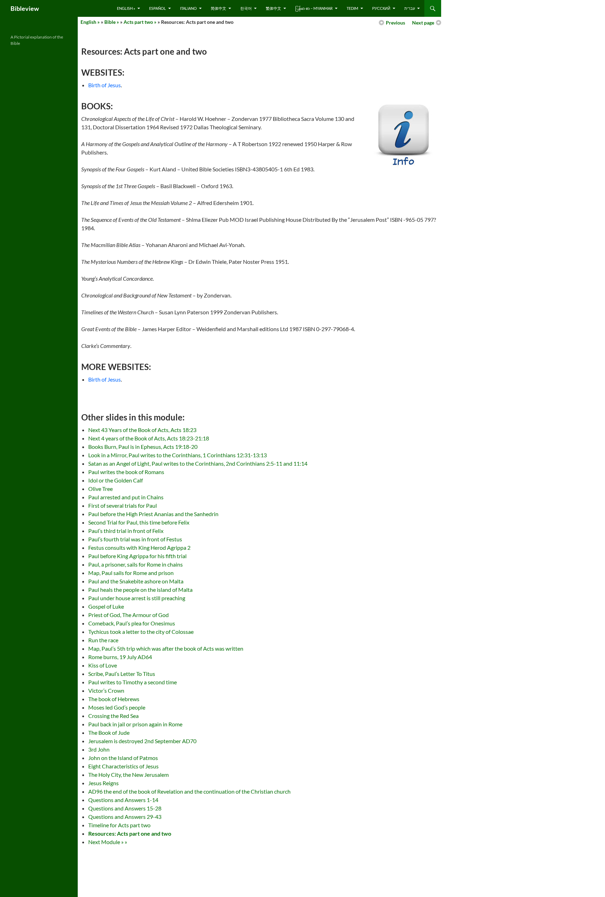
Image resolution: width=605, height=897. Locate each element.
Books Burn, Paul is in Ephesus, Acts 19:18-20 (142, 446)
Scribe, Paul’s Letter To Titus (121, 673)
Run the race (103, 640)
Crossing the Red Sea (113, 715)
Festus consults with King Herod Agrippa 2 (139, 547)
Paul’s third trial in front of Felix (126, 530)
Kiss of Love (102, 665)
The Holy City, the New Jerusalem (128, 774)
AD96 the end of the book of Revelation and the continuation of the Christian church (189, 791)
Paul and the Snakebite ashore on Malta (135, 581)
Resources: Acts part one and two (129, 833)
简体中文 (218, 8)
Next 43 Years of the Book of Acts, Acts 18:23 (142, 429)
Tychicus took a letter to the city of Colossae (141, 631)
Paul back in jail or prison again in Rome (135, 724)
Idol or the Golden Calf (115, 480)
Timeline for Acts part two (119, 825)
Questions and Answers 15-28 (124, 808)
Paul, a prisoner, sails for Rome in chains (135, 564)
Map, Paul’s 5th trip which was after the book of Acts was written (165, 648)
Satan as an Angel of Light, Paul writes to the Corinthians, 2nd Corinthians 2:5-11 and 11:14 (197, 463)
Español (157, 8)
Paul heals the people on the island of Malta (140, 589)
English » (126, 8)
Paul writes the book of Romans (126, 471)
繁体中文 (273, 8)
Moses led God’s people (116, 707)
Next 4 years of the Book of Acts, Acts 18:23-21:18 (148, 438)
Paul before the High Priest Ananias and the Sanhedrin (153, 514)
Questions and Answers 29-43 (124, 816)
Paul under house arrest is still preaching (136, 598)
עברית (409, 8)
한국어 (246, 8)
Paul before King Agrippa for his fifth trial (137, 556)
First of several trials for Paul (122, 505)
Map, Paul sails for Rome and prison (131, 572)
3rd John (99, 749)
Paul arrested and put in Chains (126, 497)
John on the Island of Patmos (123, 757)
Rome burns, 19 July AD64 (120, 656)
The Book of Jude (109, 732)
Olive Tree (100, 488)
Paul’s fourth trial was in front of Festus (135, 539)
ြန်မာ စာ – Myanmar (314, 8)
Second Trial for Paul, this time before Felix (138, 522)
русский (381, 8)
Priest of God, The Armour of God (128, 614)
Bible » (111, 22)
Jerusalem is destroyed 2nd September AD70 (142, 741)
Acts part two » (140, 22)
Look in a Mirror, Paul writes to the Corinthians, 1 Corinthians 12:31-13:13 (177, 455)
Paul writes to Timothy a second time (132, 682)
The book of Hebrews (113, 699)
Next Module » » (107, 841)
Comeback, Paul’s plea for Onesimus (131, 623)
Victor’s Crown (106, 690)
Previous (395, 23)
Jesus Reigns (103, 783)
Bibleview (25, 8)
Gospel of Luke (106, 606)
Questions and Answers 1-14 (123, 799)
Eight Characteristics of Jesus (123, 766)
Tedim (352, 8)
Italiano (188, 8)
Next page (423, 23)
